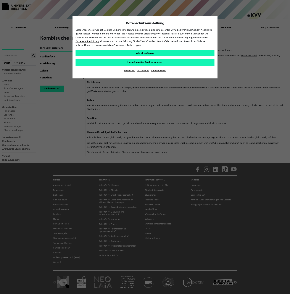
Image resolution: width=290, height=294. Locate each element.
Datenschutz (143, 70)
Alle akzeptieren (145, 53)
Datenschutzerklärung (88, 41)
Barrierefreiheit (158, 70)
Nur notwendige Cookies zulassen (145, 62)
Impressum (129, 70)
